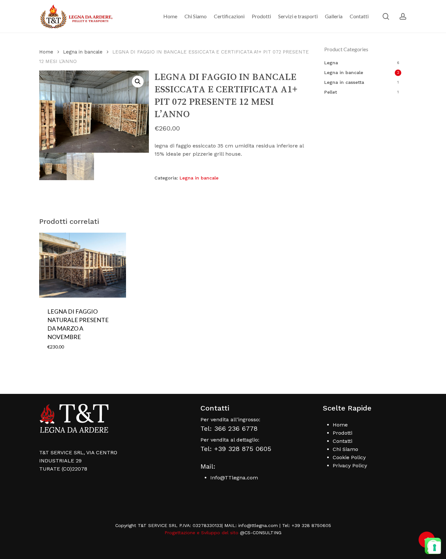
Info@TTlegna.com (234, 477)
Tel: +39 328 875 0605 (235, 449)
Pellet (330, 92)
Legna (331, 62)
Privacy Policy (350, 465)
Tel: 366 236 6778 (229, 428)
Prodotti (342, 433)
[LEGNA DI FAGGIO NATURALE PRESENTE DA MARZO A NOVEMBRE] (82, 265)
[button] (138, 81)
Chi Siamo (345, 449)
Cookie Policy (349, 457)
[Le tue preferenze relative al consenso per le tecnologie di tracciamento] (434, 547)
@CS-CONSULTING (260, 532)
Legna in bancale (83, 52)
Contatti (342, 441)
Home (46, 52)
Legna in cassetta (344, 82)
